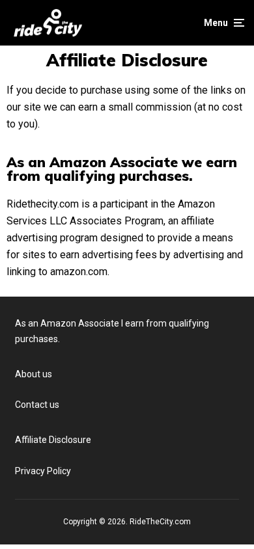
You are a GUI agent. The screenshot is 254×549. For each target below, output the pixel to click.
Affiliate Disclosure (53, 440)
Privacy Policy (43, 471)
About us (33, 374)
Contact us (37, 404)
